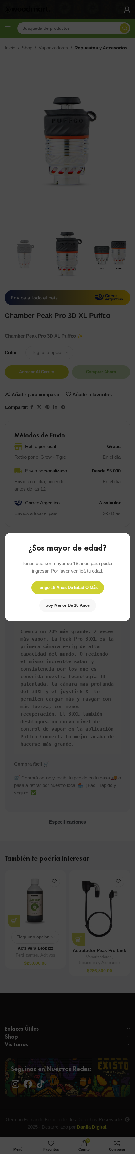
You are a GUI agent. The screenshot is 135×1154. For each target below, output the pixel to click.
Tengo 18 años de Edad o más (68, 587)
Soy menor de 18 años (68, 605)
